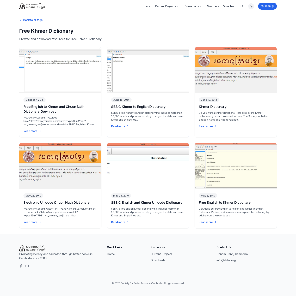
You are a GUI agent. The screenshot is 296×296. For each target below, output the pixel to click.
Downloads (192, 6)
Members (213, 6)
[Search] (242, 6)
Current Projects (165, 6)
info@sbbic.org (226, 260)
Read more (30, 131)
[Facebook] (21, 266)
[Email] (27, 266)
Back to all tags (32, 20)
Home (146, 6)
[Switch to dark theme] (251, 6)
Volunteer (229, 6)
